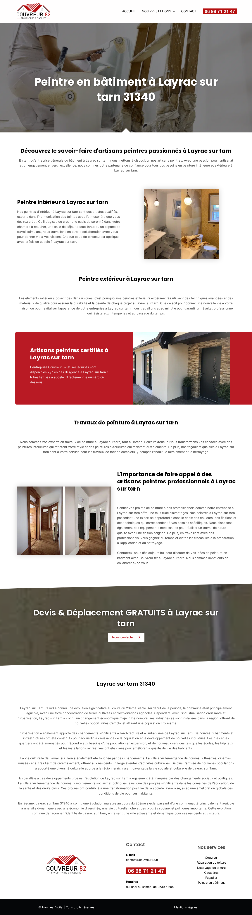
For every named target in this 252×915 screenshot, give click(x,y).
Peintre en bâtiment (211, 882)
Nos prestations (156, 11)
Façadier (211, 877)
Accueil (129, 11)
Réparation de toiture (211, 862)
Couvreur (211, 857)
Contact (188, 11)
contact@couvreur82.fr (142, 860)
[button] (173, 11)
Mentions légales (185, 907)
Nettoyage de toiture (211, 867)
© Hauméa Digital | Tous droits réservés (66, 907)
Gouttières (211, 872)
